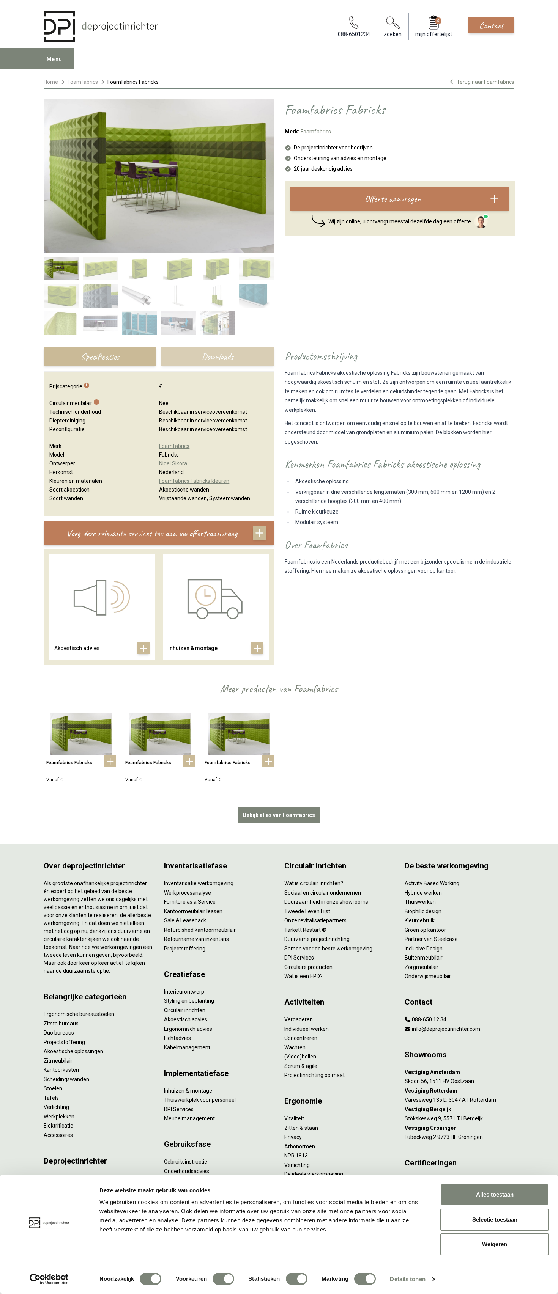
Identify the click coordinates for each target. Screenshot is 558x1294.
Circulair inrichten (184, 1010)
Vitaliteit (294, 1118)
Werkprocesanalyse (187, 893)
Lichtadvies (177, 1038)
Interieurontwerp (184, 992)
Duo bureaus (59, 1033)
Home (51, 82)
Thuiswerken (420, 902)
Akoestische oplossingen (73, 1051)
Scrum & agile (300, 1066)
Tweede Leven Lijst (307, 911)
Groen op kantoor (425, 930)
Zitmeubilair (58, 1061)
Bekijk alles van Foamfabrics (279, 815)
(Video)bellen (300, 1057)
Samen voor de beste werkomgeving (328, 948)
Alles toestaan (495, 1194)
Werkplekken (59, 1116)
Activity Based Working (432, 883)
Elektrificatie (58, 1126)
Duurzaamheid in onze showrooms (326, 902)
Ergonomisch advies (188, 1029)
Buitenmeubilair (424, 958)
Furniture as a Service (190, 902)
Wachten (295, 1047)
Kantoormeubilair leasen (193, 911)
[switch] (223, 1279)
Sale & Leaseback (185, 920)
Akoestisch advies (185, 1019)
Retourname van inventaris (196, 939)
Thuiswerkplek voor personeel (200, 1100)
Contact (491, 25)
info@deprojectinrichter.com (445, 1029)
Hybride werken (423, 893)
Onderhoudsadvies (186, 1171)
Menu (55, 59)
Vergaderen (298, 1019)
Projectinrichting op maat (314, 1075)
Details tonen (407, 1279)
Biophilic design (423, 911)
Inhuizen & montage (188, 1091)
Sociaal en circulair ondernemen (322, 893)
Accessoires (58, 1135)
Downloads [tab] (217, 356)
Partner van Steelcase (431, 939)
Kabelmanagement (187, 1047)
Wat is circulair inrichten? (313, 883)
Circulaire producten (308, 967)
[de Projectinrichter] (101, 26)
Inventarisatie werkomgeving (198, 883)
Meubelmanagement (189, 1118)
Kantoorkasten (61, 1070)
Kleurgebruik (420, 920)
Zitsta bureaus (61, 1024)
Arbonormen (299, 1146)
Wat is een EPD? (303, 976)
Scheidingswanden (66, 1079)
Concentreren (300, 1038)
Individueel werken (306, 1029)
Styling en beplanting (189, 1001)
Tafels (51, 1098)
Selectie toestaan (494, 1219)
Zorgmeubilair (421, 967)
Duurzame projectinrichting (317, 939)
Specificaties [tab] (100, 356)
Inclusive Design (424, 948)
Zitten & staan (301, 1128)
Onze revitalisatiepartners (315, 920)
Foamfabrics (83, 82)
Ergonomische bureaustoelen (79, 1014)
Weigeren (494, 1244)
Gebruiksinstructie (185, 1162)
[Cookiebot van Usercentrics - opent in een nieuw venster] (49, 1279)
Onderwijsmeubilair (428, 976)
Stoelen (53, 1088)
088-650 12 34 (428, 1019)
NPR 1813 (296, 1156)
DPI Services (179, 1109)
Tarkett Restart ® (305, 930)
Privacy (293, 1137)
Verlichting (56, 1107)
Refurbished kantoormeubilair (200, 930)
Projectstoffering (64, 1042)
